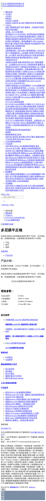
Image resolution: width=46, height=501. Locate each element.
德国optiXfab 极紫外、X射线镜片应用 (20, 404)
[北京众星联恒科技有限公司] (23, 5)
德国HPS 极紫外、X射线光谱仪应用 (19, 420)
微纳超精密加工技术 (9, 364)
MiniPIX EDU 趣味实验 (14, 397)
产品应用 (4, 388)
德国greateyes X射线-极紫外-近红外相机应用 (22, 399)
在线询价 (4, 251)
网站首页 (9, 12)
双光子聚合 (9, 374)
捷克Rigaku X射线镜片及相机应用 (18, 411)
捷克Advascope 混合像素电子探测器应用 (21, 416)
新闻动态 (4, 352)
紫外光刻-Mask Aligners (14, 378)
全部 (7, 27)
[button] (5, 205)
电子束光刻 (9, 369)
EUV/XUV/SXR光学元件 (15, 218)
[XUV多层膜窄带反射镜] (15, 343)
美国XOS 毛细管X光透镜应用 (17, 409)
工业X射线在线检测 (9, 383)
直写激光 (9, 371)
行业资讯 (9, 357)
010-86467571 (6, 428)
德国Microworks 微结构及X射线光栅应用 (21, 402)
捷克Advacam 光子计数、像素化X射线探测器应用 (24, 395)
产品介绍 (9, 255)
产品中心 (9, 215)
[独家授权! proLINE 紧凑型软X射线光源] (21, 320)
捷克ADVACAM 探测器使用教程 (18, 392)
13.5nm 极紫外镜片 (12, 220)
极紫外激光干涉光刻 (13, 376)
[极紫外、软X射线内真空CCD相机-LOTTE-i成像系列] (25, 331)
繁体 (3, 489)
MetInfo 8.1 (14, 487)
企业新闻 (9, 360)
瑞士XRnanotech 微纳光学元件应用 (19, 406)
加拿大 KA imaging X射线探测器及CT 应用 (22, 413)
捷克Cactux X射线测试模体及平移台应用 (21, 418)
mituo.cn (32, 487)
